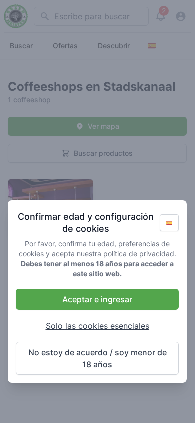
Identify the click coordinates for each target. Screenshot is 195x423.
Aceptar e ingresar (97, 299)
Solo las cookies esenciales (98, 326)
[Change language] (169, 222)
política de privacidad (139, 253)
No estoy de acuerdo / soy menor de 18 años (97, 358)
